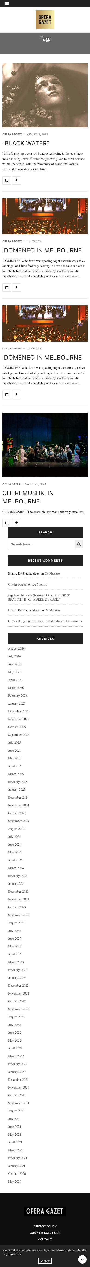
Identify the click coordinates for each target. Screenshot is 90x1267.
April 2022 (15, 1048)
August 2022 (16, 1017)
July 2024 (14, 836)
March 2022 (16, 1056)
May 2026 (14, 672)
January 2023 (16, 977)
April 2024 (15, 860)
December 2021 (18, 1079)
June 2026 (14, 664)
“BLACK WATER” (25, 143)
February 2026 (17, 695)
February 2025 (17, 781)
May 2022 (14, 1040)
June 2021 (14, 1126)
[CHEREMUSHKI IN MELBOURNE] (45, 445)
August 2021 (16, 1111)
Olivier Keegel (17, 584)
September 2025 (18, 734)
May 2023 (14, 946)
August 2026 (16, 648)
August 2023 (16, 923)
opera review (12, 134)
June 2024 (14, 844)
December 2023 (18, 891)
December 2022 (18, 985)
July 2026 (14, 656)
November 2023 (18, 899)
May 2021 (14, 1134)
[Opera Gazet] (45, 19)
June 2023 (14, 938)
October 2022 (17, 1001)
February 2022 (17, 1064)
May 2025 (14, 758)
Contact (45, 1239)
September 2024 (18, 821)
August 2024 (16, 828)
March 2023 (16, 962)
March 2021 (16, 1150)
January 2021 (16, 1165)
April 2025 (15, 766)
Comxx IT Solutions (45, 1232)
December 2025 (18, 711)
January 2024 (16, 883)
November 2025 (18, 719)
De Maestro (52, 573)
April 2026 (15, 680)
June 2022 (14, 1032)
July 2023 (14, 930)
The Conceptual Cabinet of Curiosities (57, 621)
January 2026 (16, 703)
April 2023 (15, 954)
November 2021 (18, 1087)
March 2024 (16, 868)
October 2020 (17, 1173)
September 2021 (18, 1103)
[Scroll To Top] (82, 1259)
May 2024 (14, 852)
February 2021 (17, 1158)
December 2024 (18, 797)
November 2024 (18, 805)
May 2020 (14, 1181)
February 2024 (17, 875)
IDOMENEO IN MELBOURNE (42, 250)
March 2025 (16, 774)
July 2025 (14, 742)
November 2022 (18, 993)
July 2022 (14, 1024)
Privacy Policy (45, 1226)
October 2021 (17, 1095)
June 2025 (14, 750)
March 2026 (16, 687)
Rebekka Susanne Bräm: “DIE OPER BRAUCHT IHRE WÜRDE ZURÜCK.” (39, 597)
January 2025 (16, 789)
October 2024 (17, 813)
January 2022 (16, 1071)
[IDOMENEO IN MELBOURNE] (45, 216)
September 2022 (18, 1009)
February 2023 (17, 970)
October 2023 (17, 907)
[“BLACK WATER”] (45, 95)
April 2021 (15, 1142)
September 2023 (18, 915)
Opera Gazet (11, 484)
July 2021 (14, 1118)
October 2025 (17, 727)
